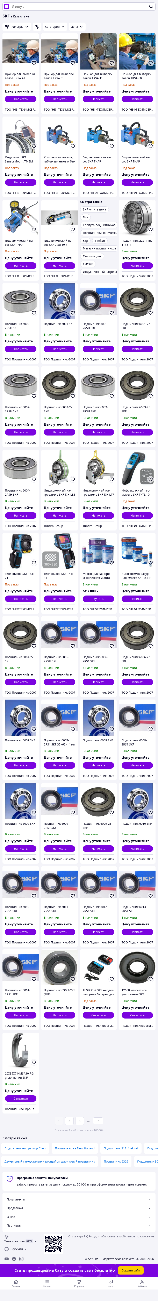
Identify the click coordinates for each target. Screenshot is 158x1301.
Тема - (14, 1241)
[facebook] (14, 1258)
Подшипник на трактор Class (25, 1148)
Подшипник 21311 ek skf (121, 1148)
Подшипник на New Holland (75, 1148)
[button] (98, 599)
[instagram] (21, 1258)
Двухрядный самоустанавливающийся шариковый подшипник (50, 1161)
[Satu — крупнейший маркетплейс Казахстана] (6, 6)
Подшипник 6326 (116, 1161)
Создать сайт (131, 1270)
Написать (21, 99)
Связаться (98, 1015)
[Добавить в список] (34, 63)
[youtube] (6, 1258)
